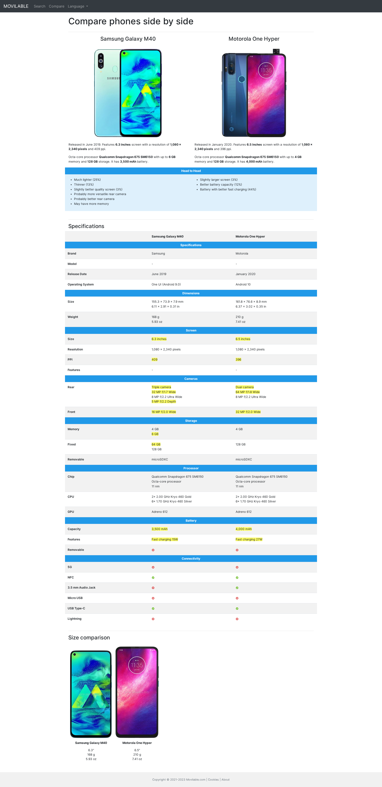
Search (39, 6)
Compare (56, 6)
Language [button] (76, 6)
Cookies (213, 779)
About (226, 779)
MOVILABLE (16, 6)
